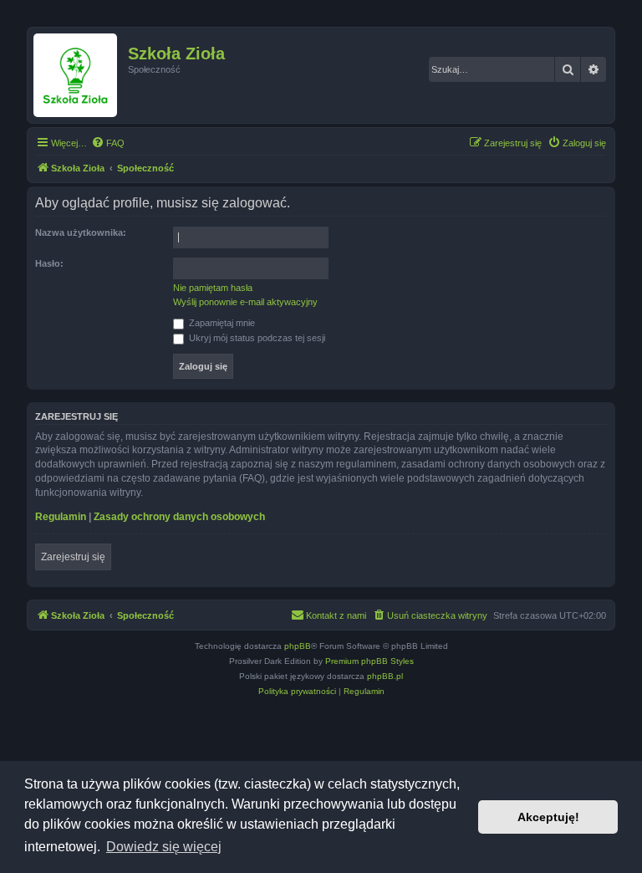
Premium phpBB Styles (369, 661)
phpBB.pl (385, 676)
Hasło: (49, 263)
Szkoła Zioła (176, 53)
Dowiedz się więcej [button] (164, 847)
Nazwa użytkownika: (80, 232)
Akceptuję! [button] (548, 817)
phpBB (297, 646)
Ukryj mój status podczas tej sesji (255, 338)
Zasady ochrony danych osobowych (179, 517)
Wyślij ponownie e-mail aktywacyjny (245, 302)
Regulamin (60, 517)
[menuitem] (108, 143)
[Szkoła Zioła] (80, 75)
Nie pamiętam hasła (212, 288)
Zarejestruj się (73, 557)
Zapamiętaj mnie (220, 323)
